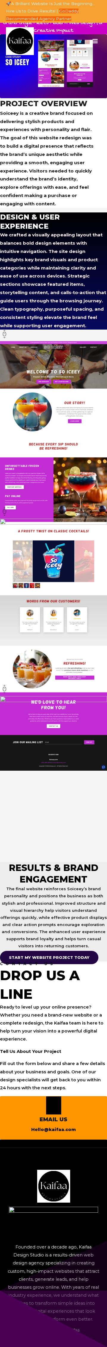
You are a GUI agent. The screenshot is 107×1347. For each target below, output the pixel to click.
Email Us (53, 1119)
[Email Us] (53, 1105)
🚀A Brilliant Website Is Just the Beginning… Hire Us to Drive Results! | (50, 11)
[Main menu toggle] (95, 41)
